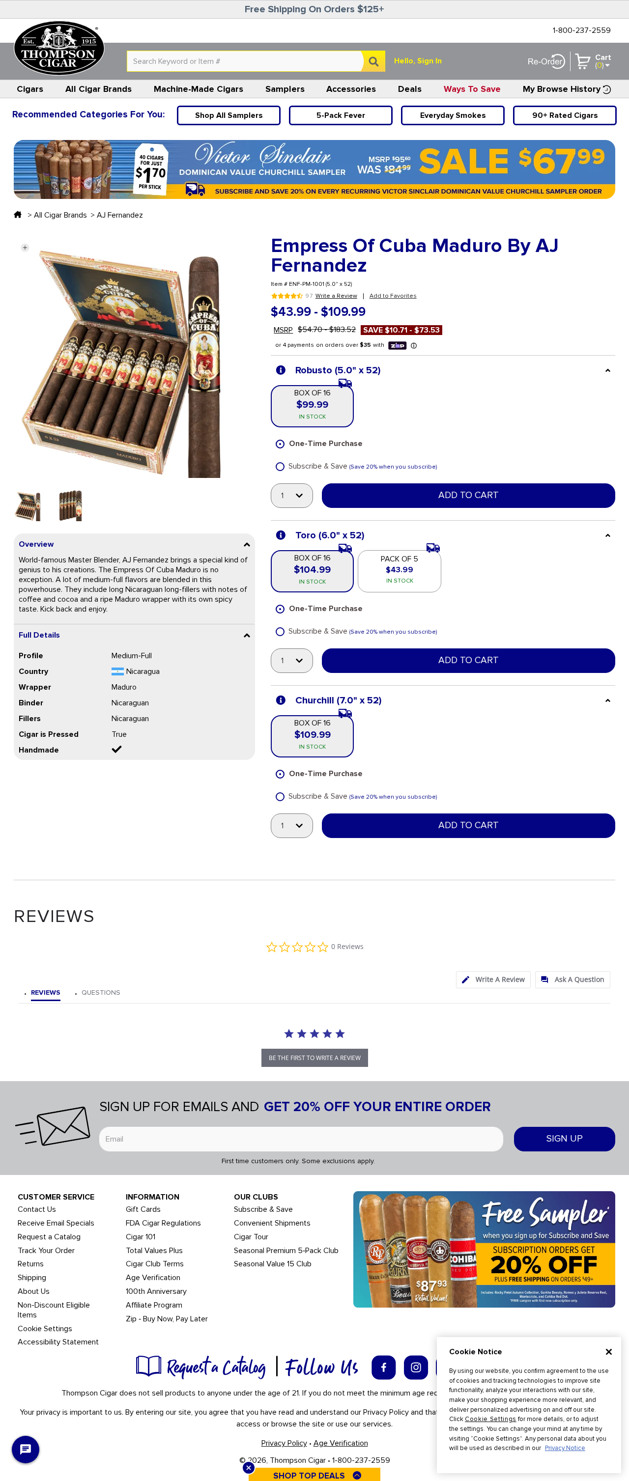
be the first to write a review (315, 1058)
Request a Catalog (49, 1237)
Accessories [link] (351, 89)
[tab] (493, 979)
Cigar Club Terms (155, 1264)
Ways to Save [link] (472, 89)
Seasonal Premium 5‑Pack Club (286, 1251)
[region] (529, 1405)
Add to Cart (468, 495)
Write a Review (336, 296)
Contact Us (37, 1209)
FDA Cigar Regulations (163, 1223)
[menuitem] (30, 89)
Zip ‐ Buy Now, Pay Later (167, 1319)
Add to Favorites (393, 296)
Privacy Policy (284, 1443)
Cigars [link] (30, 89)
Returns (31, 1264)
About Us (34, 1291)
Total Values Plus (154, 1251)
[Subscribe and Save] (484, 1249)
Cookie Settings (490, 1419)
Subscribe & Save (263, 1209)
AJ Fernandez (120, 215)
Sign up (564, 1139)
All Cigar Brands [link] (98, 89)
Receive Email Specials (56, 1223)
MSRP (283, 330)
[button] (25, 247)
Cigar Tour (251, 1237)
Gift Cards (143, 1209)
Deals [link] (410, 89)
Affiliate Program (154, 1305)
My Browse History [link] (561, 89)
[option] (29, 505)
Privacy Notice (565, 1448)
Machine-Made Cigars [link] (198, 89)
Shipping (32, 1278)
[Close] (609, 1352)
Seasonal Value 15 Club (273, 1264)
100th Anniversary (156, 1291)
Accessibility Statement (58, 1342)
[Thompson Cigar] (59, 48)
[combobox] (256, 61)
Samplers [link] (285, 89)
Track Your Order (46, 1251)
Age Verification (153, 1278)
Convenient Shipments (272, 1223)
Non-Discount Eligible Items (54, 1310)
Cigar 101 (140, 1237)
